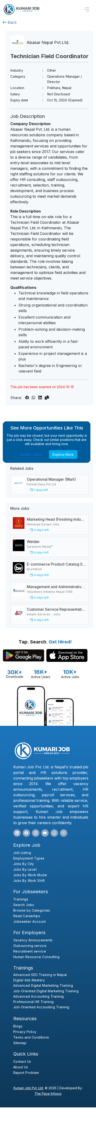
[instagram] (35, 833)
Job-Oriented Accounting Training (41, 1007)
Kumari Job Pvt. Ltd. (29, 1088)
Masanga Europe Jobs (43, 524)
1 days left (40, 490)
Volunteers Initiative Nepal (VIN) (49, 591)
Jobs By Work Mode (30, 875)
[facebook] (26, 833)
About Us (20, 1067)
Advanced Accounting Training (38, 996)
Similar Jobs (30, 454)
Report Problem (26, 1073)
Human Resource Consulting (36, 957)
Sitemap (20, 1043)
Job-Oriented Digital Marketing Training (46, 991)
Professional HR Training (33, 1002)
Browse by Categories (31, 910)
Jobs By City (23, 864)
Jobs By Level (25, 869)
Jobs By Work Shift (29, 881)
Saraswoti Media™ (40, 546)
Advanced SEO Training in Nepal (40, 975)
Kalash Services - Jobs (43, 614)
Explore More (63, 454)
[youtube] (45, 833)
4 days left (41, 530)
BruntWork (34, 569)
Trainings (20, 899)
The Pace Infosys (48, 1094)
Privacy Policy (25, 1032)
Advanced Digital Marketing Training (43, 985)
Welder (33, 541)
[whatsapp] (54, 833)
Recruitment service (29, 951)
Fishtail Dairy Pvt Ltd (41, 484)
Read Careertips (26, 916)
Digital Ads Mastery (29, 980)
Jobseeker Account (29, 921)
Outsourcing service (30, 946)
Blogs (18, 1026)
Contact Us (22, 1061)
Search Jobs (23, 905)
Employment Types (29, 858)
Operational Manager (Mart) (51, 479)
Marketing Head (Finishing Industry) (58, 519)
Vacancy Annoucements (33, 940)
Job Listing (22, 853)
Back (12, 22)
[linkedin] (17, 833)
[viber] (63, 833)
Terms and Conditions (31, 1037)
